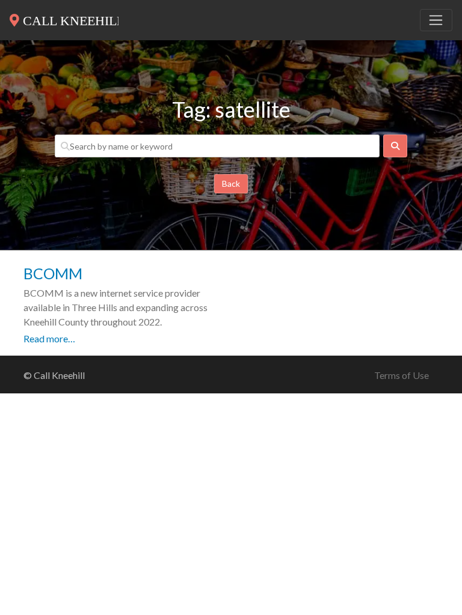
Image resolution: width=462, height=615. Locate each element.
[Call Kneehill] (64, 18)
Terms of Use (401, 375)
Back (231, 183)
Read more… (49, 338)
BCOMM (52, 273)
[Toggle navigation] (436, 20)
